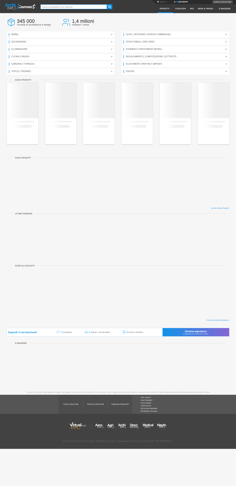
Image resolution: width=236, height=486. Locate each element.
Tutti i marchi (146, 397)
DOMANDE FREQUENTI (120, 404)
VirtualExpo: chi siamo (149, 411)
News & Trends (205, 8)
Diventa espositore (95, 404)
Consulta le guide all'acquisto (217, 320)
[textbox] (73, 6)
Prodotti (164, 8)
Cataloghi (180, 8)
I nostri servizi (146, 405)
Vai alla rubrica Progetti (219, 208)
